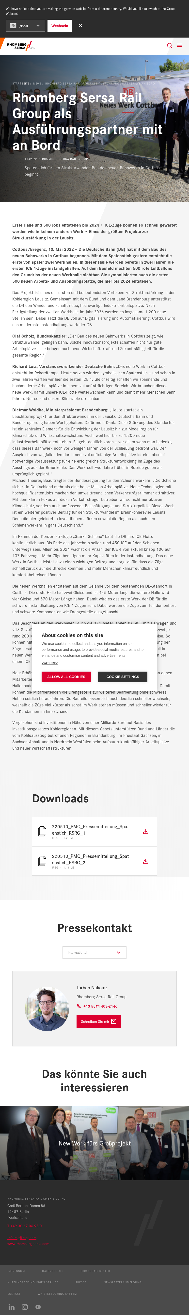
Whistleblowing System (57, 1293)
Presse (81, 1282)
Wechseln (59, 25)
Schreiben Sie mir (95, 1021)
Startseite (21, 83)
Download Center (95, 1271)
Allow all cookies (66, 677)
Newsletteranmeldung (123, 1282)
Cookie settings (123, 677)
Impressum (16, 1271)
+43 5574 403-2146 (100, 1006)
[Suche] (170, 45)
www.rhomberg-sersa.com (28, 1243)
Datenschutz (52, 1271)
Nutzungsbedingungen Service (32, 1282)
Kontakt (14, 1293)
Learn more (50, 662)
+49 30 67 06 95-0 (26, 1226)
